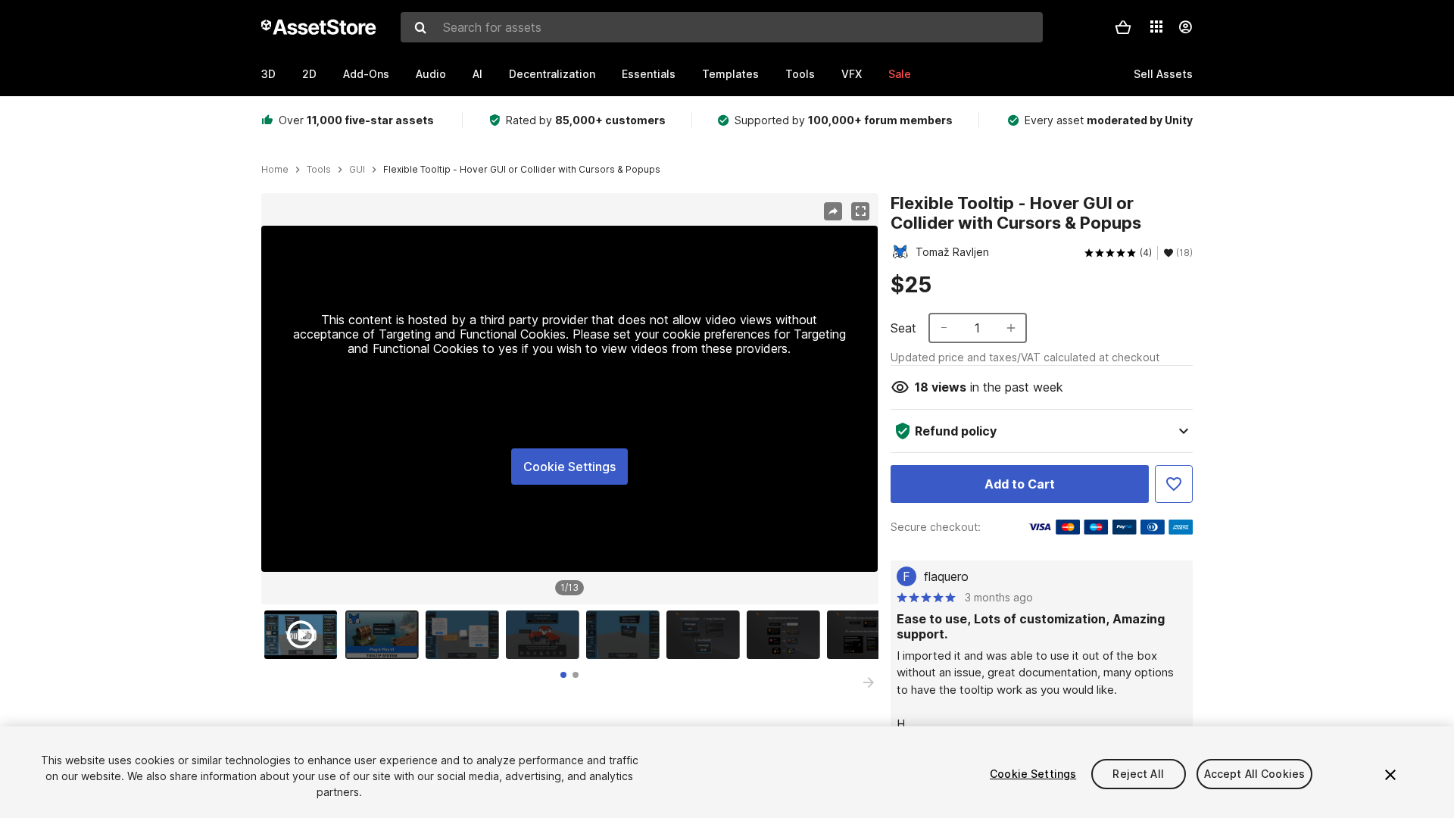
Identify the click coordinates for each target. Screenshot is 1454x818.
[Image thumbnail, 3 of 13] (466, 634)
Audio (431, 73)
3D (268, 73)
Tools (800, 73)
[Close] (1390, 774)
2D (309, 73)
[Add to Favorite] (1174, 484)
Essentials (649, 73)
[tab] (563, 675)
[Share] (833, 211)
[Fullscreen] (860, 211)
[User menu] (1185, 27)
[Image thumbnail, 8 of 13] (867, 634)
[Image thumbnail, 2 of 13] (385, 634)
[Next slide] (868, 682)
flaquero (946, 576)
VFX (851, 73)
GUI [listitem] (357, 169)
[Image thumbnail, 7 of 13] (787, 634)
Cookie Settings (569, 466)
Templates (730, 73)
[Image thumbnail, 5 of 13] (626, 634)
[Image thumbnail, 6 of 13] (706, 634)
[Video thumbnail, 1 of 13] (304, 634)
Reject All (1137, 773)
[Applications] (1156, 26)
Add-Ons (366, 73)
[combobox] (722, 27)
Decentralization (552, 73)
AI (477, 73)
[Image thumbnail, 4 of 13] (546, 634)
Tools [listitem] (319, 169)
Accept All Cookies (1255, 773)
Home (275, 169)
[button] (1123, 27)
